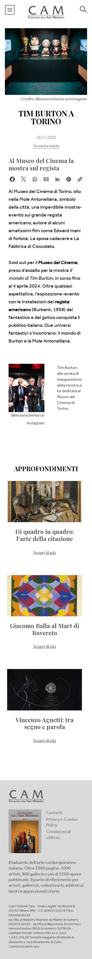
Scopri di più (44, 553)
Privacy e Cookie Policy (62, 823)
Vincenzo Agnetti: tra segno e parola (45, 723)
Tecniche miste (46, 147)
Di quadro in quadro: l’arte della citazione (44, 535)
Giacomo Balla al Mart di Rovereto (44, 629)
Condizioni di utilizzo (58, 835)
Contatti (54, 813)
